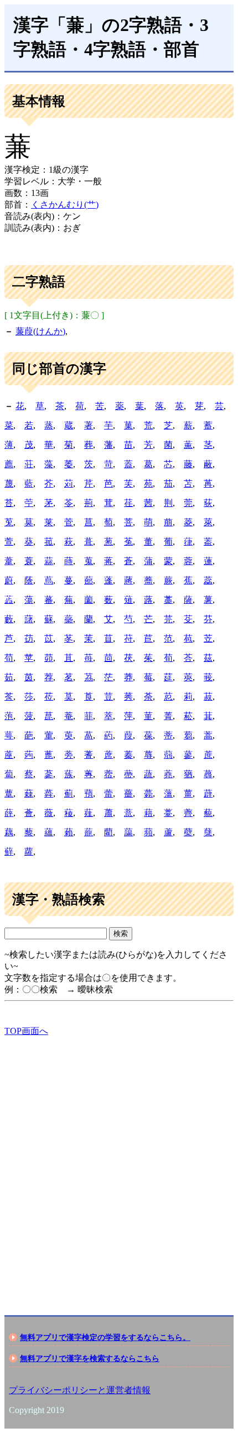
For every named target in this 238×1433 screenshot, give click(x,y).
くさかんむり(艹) (65, 204)
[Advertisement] (119, 1166)
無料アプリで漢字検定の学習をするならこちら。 (105, 1337)
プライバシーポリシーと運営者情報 (80, 1390)
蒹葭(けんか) (40, 331)
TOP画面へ (26, 1031)
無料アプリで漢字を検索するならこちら (89, 1358)
